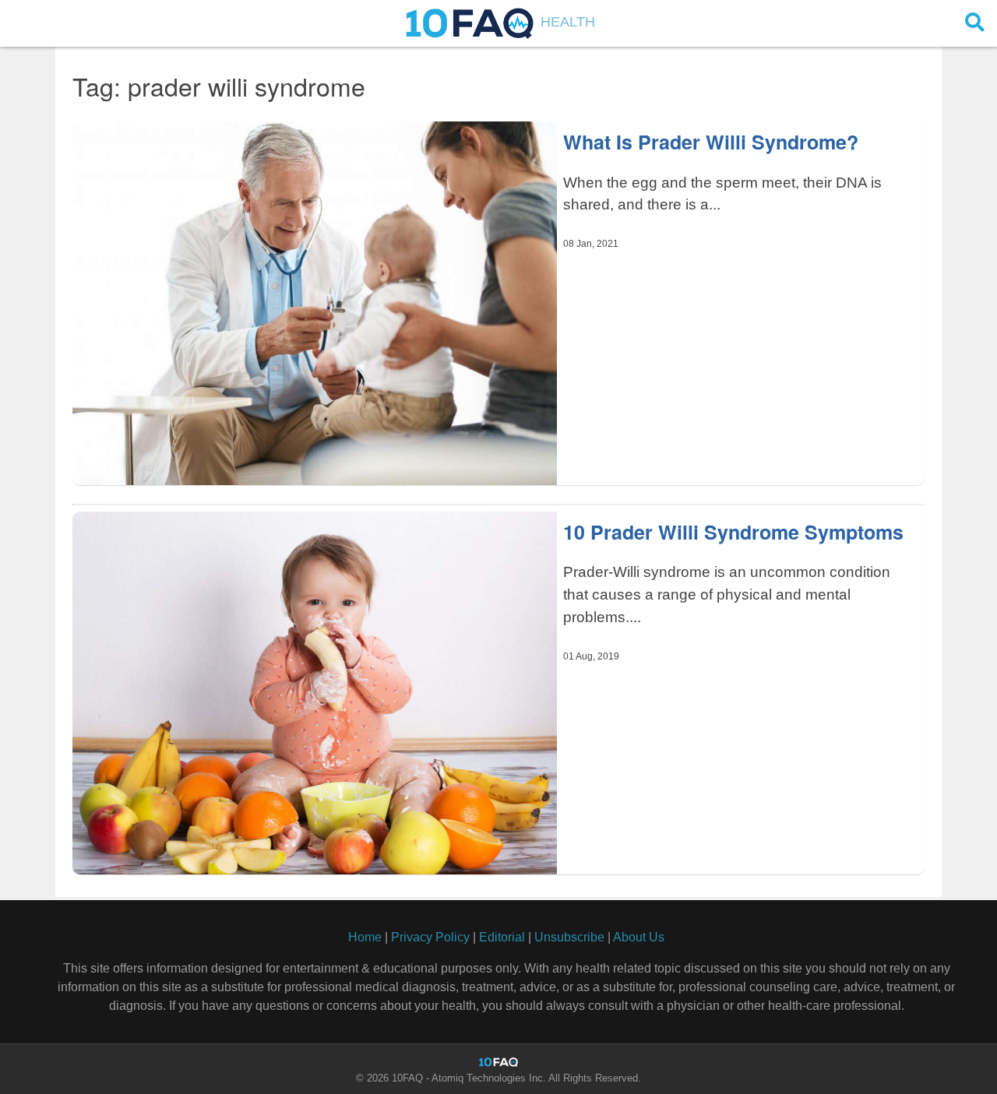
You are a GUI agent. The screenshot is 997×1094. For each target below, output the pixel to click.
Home (365, 937)
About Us (638, 937)
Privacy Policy (430, 937)
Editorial (502, 937)
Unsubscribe (569, 937)
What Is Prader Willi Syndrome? (710, 142)
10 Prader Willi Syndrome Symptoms (733, 532)
